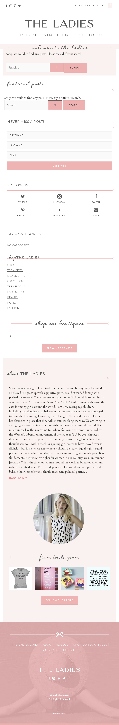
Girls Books (16, 281)
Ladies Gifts (16, 275)
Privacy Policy (59, 713)
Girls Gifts (15, 265)
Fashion (13, 308)
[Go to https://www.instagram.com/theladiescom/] (59, 199)
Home (11, 302)
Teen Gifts (15, 270)
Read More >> (18, 477)
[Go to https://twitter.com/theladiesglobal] (22, 199)
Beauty (12, 297)
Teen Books (16, 286)
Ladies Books (17, 292)
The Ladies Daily (26, 35)
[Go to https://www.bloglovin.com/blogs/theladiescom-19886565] (59, 213)
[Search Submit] (57, 67)
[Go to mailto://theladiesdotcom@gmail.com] (96, 213)
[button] (59, 165)
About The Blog (56, 35)
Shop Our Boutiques (89, 35)
